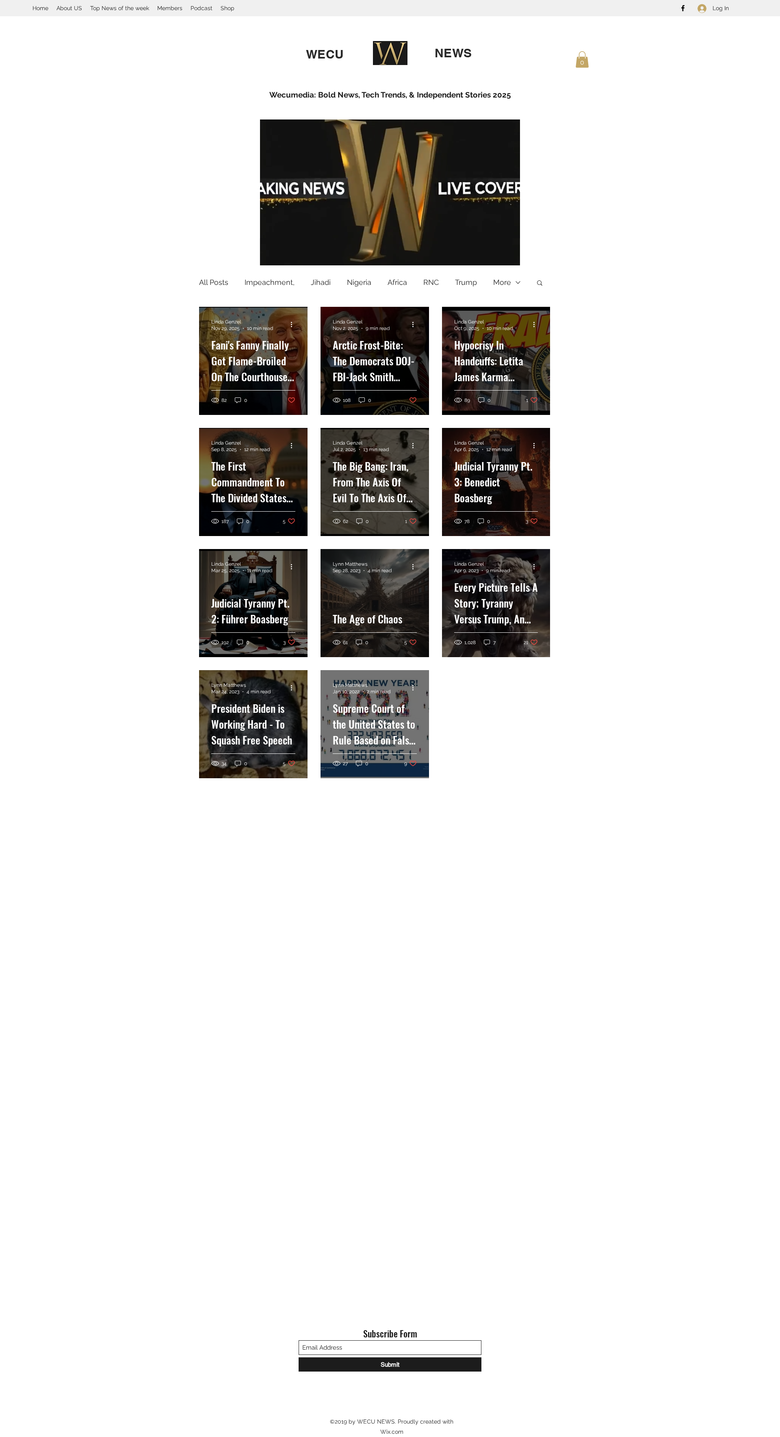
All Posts (213, 282)
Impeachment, (270, 282)
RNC (431, 282)
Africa (397, 282)
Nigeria (359, 282)
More (502, 282)
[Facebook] (683, 8)
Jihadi (321, 282)
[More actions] (294, 325)
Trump (466, 282)
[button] (582, 59)
